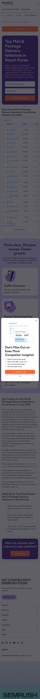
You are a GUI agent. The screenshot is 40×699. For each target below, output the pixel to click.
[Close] (36, 321)
